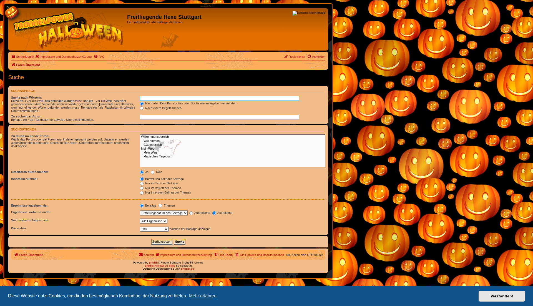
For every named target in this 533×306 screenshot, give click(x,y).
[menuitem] (64, 56)
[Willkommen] (232, 141)
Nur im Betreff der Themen (162, 188)
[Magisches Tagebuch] (232, 157)
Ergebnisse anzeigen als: (29, 205)
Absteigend (224, 212)
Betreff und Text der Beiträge (164, 178)
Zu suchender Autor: (26, 116)
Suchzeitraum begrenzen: (30, 220)
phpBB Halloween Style (160, 265)
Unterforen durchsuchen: (29, 172)
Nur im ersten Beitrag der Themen (167, 192)
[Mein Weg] (232, 149)
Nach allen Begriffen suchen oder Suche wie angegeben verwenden (190, 103)
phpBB (153, 262)
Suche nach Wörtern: (26, 97)
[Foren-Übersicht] (68, 29)
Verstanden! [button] (502, 296)
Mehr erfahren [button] (203, 296)
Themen (169, 205)
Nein (158, 172)
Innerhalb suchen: (24, 178)
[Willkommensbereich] (232, 137)
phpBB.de (187, 268)
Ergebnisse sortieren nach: (31, 212)
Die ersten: (19, 228)
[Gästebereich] (232, 145)
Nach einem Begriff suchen (163, 108)
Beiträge (150, 205)
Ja (146, 172)
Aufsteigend (202, 212)
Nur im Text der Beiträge (161, 183)
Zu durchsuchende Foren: (30, 136)
